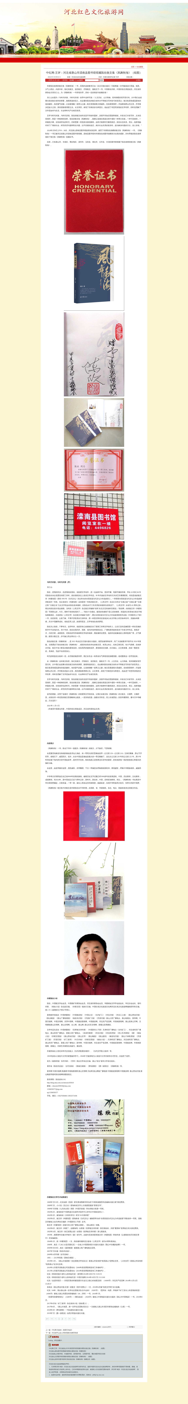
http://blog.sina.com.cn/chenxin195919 (60, 1083)
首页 (132, 67)
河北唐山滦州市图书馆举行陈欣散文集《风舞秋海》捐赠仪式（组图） (72, 1359)
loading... (51, 1340)
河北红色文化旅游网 (78, 77)
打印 (64, 80)
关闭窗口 (132, 1327)
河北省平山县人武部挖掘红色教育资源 (65, 1333)
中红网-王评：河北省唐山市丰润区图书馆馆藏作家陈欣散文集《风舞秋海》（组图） (77, 1348)
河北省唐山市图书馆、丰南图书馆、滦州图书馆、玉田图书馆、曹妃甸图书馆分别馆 (77, 1354)
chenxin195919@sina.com (61, 1086)
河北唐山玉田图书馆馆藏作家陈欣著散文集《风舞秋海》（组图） (71, 1356)
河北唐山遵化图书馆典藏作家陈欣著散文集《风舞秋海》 (68, 1351)
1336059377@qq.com (54, 1089)
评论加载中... (58, 1340)
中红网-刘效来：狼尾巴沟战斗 (62, 1330)
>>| (74, 1319)
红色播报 (140, 67)
